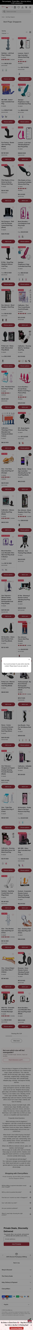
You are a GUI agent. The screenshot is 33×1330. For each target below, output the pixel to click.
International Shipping (16, 1328)
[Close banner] (31, 1325)
